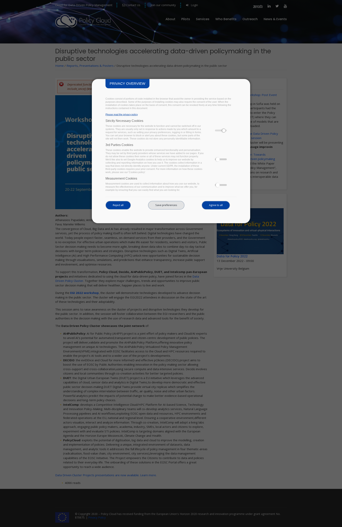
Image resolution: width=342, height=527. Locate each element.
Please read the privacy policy (121, 114)
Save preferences (166, 205)
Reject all (118, 205)
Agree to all (216, 205)
